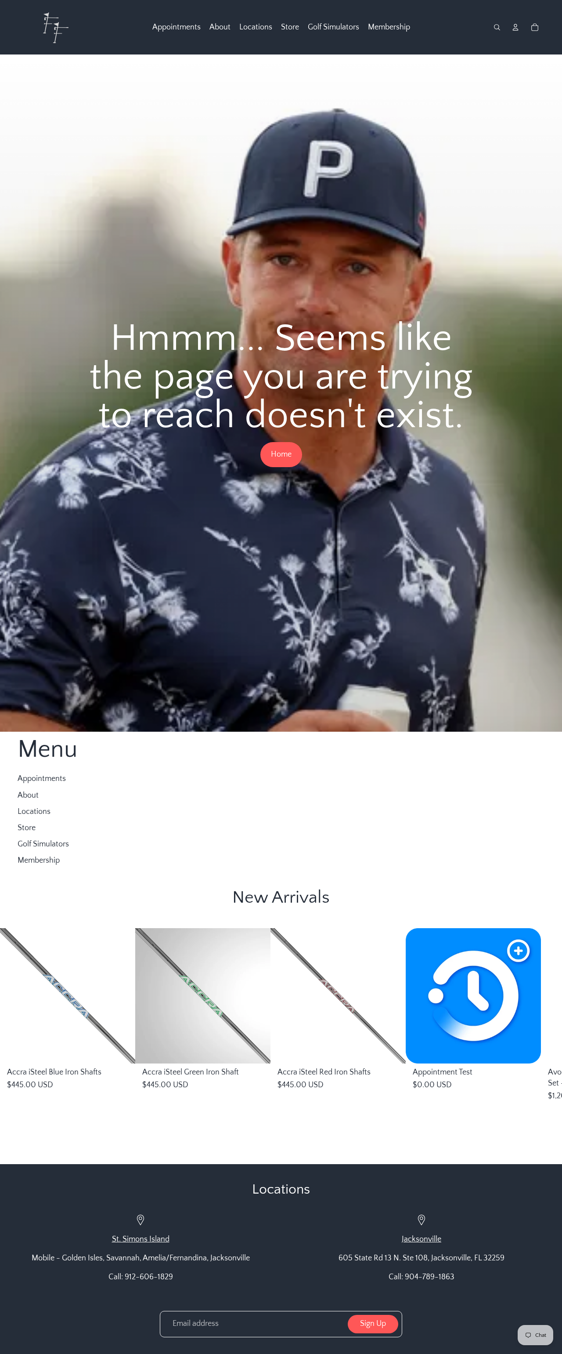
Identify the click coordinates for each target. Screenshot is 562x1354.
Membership (39, 860)
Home (281, 454)
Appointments (42, 778)
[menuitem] (176, 27)
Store (27, 828)
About (28, 795)
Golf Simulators (43, 844)
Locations (34, 811)
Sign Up (373, 1323)
